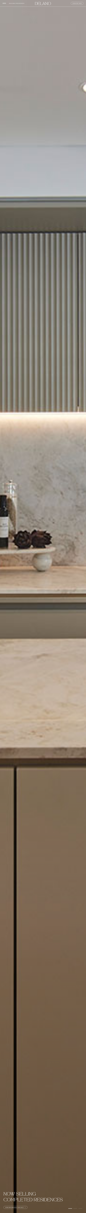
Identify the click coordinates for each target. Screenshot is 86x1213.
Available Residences (16, 3)
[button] (4, 3)
